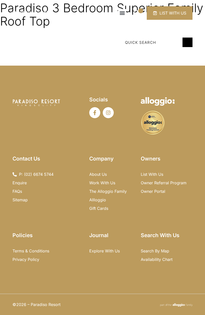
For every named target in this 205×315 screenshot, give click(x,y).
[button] (122, 13)
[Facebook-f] (94, 112)
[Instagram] (108, 112)
